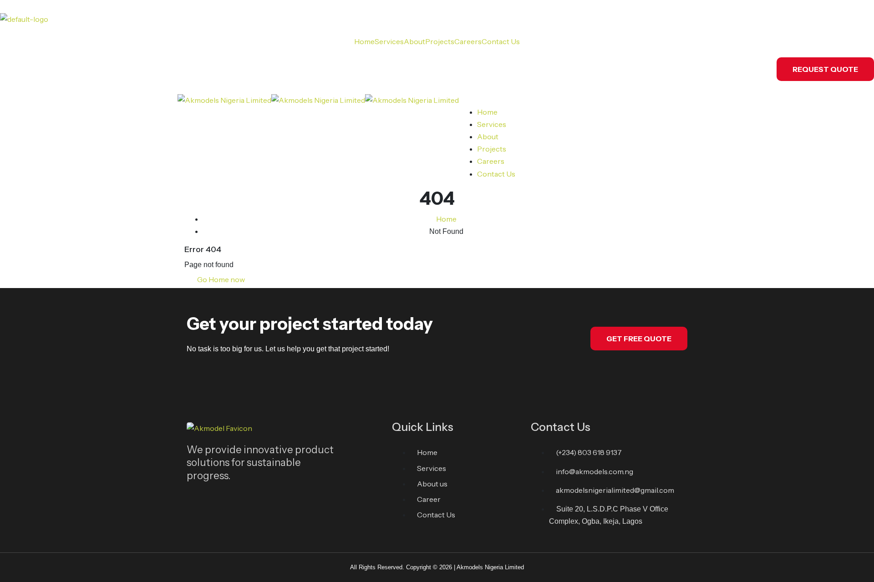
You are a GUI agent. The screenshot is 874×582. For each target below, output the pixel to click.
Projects (439, 41)
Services (389, 41)
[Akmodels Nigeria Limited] (224, 99)
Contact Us (501, 41)
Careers (468, 41)
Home (364, 41)
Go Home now (220, 279)
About (414, 41)
